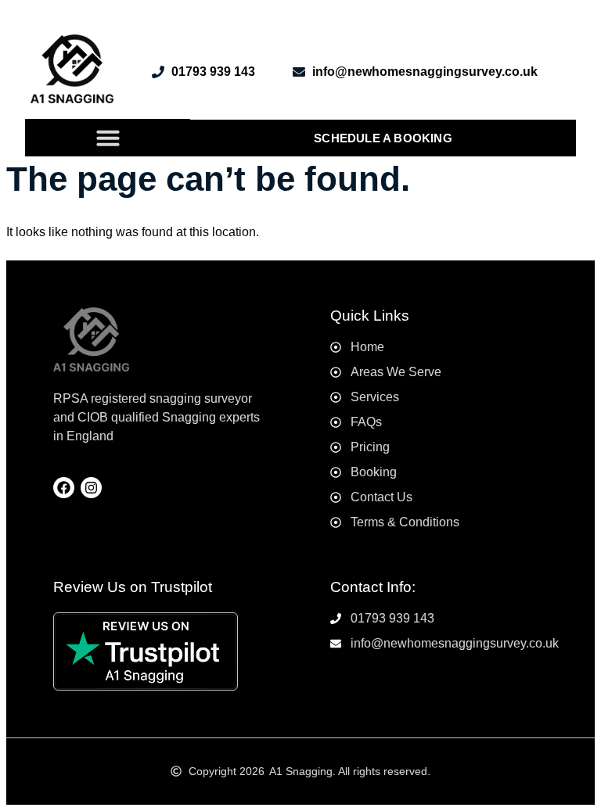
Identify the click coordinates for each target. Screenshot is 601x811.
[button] (108, 137)
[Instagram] (91, 487)
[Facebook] (63, 487)
